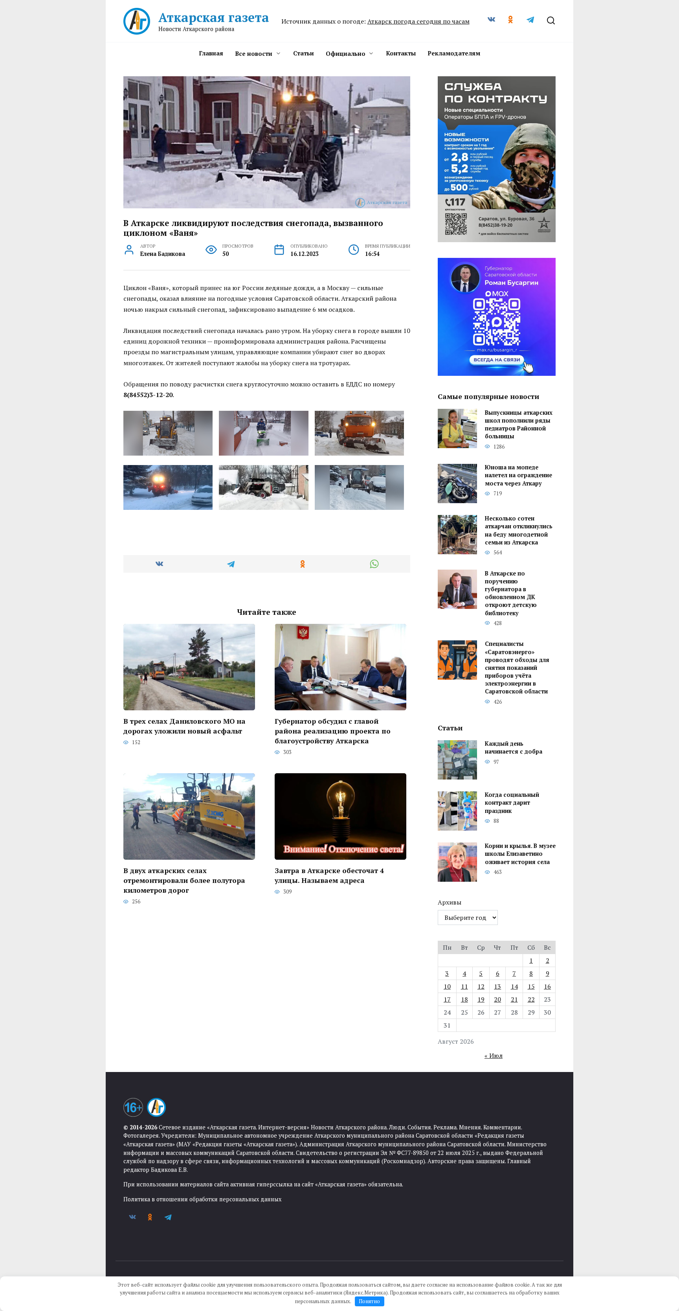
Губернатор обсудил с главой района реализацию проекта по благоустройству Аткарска (333, 731)
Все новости (253, 53)
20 (497, 999)
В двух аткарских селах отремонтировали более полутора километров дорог (184, 880)
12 (480, 986)
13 (497, 986)
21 (514, 999)
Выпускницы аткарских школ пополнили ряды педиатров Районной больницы (518, 424)
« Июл (493, 1055)
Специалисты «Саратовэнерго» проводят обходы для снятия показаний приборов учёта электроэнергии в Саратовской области (517, 667)
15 (531, 986)
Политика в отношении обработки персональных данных (202, 1199)
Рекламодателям (454, 53)
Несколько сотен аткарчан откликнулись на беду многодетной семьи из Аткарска (518, 530)
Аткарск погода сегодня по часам (418, 21)
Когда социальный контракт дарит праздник (512, 803)
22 (531, 999)
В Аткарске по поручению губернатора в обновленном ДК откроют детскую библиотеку (511, 593)
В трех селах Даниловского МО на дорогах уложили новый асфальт (184, 726)
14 (514, 986)
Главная (211, 53)
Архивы (449, 902)
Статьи (303, 53)
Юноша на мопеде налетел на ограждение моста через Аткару (518, 475)
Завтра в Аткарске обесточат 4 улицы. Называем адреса (329, 875)
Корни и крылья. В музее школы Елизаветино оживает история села (520, 854)
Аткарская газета (213, 17)
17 (447, 999)
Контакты (401, 53)
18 (464, 999)
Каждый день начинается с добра (513, 748)
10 (447, 986)
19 (480, 999)
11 (464, 986)
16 (547, 986)
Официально (345, 53)
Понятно (369, 1301)
